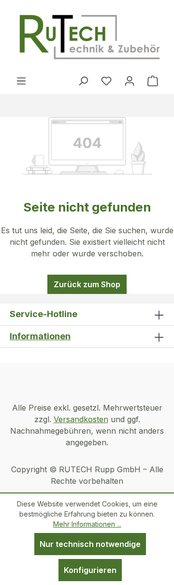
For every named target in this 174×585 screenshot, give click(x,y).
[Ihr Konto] (129, 80)
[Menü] (21, 80)
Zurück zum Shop (87, 284)
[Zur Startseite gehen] (89, 37)
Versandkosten (81, 419)
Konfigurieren (90, 570)
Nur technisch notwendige (90, 544)
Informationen (40, 336)
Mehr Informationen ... (87, 524)
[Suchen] (83, 80)
